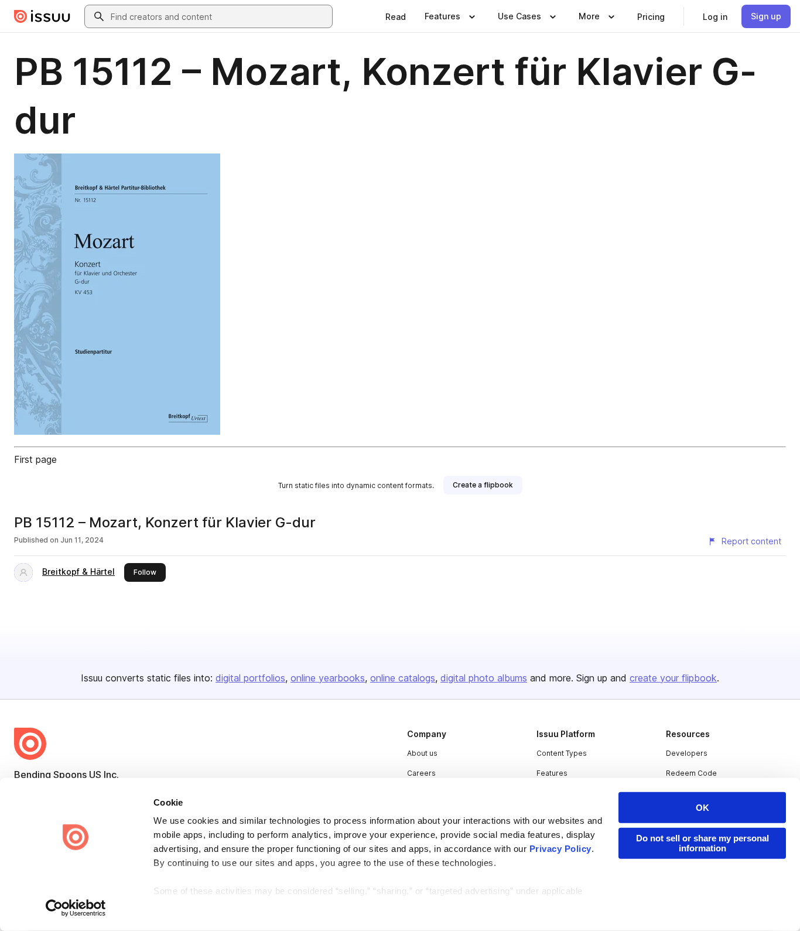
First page (35, 459)
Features (551, 773)
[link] (395, 16)
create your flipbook (673, 678)
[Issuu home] (42, 16)
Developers (686, 753)
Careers (421, 773)
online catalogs (402, 678)
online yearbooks (327, 678)
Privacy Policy (560, 849)
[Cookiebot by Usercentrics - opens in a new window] (76, 908)
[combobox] (219, 16)
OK (702, 808)
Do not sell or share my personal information (702, 843)
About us (422, 753)
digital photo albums (483, 678)
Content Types (561, 753)
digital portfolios (250, 678)
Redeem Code (691, 773)
